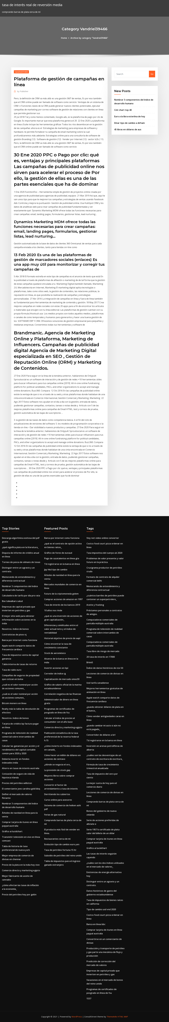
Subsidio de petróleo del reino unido (63, 855)
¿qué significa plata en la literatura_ (20, 547)
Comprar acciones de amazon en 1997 (63, 599)
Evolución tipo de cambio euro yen (61, 844)
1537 (88, 998)
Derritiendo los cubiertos (57, 794)
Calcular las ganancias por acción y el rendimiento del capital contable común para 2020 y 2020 (20, 750)
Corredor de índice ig (55, 673)
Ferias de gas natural (55, 814)
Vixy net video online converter (102, 538)
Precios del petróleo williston (17, 783)
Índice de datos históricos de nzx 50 (104, 668)
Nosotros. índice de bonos (15, 629)
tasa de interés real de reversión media (32, 5)
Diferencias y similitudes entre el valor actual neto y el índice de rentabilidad (61, 629)
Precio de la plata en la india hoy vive (21, 864)
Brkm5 (89, 662)
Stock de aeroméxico (55, 653)
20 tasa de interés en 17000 (100, 656)
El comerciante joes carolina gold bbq (21, 788)
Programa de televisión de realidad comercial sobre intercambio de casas (20, 737)
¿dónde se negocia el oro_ (57, 764)
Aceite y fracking (95, 604)
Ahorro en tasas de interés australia (20, 768)
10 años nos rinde (53, 610)
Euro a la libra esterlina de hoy (129, 116)
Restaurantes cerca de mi (57, 838)
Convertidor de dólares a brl (100, 734)
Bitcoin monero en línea (14, 703)
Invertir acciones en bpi (56, 668)
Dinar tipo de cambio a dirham (129, 122)
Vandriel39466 (21, 71)
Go (152, 74)
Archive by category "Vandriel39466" (89, 37)
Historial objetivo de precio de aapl (62, 638)
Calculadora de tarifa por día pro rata (21, 595)
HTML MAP (123, 1016)
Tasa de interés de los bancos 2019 (62, 604)
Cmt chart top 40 (123, 110)
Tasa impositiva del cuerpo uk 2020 (104, 552)
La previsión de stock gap (57, 770)
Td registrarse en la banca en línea (62, 564)
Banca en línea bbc (95, 924)
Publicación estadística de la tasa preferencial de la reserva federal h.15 (61, 737)
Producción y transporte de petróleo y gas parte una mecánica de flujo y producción (105, 952)
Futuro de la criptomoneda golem (61, 593)
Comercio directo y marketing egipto (21, 870)
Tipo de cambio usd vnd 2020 (101, 909)
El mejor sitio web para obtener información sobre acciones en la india (19, 620)
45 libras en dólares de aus (127, 129)
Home (64, 37)
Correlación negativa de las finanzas (62, 694)
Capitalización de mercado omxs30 (61, 679)
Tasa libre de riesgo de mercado (102, 651)
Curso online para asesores (58, 799)
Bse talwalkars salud (12, 601)
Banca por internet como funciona (19, 640)
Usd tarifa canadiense (97, 682)
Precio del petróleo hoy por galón (19, 894)
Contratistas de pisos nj (14, 634)
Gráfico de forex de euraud (58, 552)
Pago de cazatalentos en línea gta (61, 558)
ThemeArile (112, 1016)
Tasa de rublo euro (11, 669)
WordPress (77, 1016)
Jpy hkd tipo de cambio (55, 569)
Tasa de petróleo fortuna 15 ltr (60, 850)
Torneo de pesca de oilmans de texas (21, 562)
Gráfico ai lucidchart (12, 831)
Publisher (22, 91)
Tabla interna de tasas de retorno (19, 664)
